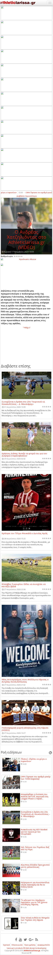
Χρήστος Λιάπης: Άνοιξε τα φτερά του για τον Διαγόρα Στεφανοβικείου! (24, 454)
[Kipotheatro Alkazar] (26, 259)
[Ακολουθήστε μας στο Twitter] (25, 939)
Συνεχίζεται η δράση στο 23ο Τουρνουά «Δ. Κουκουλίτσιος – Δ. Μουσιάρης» (23, 402)
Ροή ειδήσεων (11, 752)
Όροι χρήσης (29, 945)
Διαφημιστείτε (43, 945)
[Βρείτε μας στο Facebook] (16, 939)
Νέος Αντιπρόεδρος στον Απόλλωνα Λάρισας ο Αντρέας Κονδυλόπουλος (25, 680)
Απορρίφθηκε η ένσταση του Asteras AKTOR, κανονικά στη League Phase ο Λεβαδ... (34, 796)
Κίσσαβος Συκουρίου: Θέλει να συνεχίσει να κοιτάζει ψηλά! (24, 585)
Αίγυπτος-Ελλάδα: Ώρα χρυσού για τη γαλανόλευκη (35, 866)
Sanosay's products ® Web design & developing (26, 948)
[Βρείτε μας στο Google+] (31, 939)
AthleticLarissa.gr (32, 950)
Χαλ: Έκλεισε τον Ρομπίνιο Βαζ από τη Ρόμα (35, 848)
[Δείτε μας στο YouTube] (20, 939)
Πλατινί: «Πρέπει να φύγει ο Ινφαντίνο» (34, 760)
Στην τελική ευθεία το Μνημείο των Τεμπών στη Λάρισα (35, 919)
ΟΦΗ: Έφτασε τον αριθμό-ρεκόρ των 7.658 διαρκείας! (35, 778)
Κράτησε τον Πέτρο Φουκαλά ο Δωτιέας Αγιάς (25, 533)
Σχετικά (6, 945)
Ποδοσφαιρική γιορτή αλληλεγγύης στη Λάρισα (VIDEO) (25, 729)
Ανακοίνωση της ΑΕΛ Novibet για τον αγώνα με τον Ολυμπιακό (34, 831)
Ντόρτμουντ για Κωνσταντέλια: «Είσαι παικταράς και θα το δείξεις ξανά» (35, 884)
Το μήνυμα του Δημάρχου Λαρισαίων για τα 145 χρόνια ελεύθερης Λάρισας (34, 902)
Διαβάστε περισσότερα (27, 196)
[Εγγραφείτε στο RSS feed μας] (36, 939)
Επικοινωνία (17, 945)
